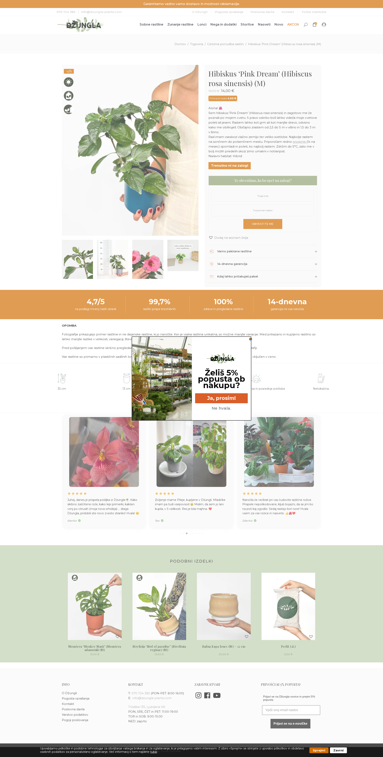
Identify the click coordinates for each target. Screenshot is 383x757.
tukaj (153, 752)
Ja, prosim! (221, 398)
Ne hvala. (221, 408)
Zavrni (338, 750)
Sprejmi (319, 750)
